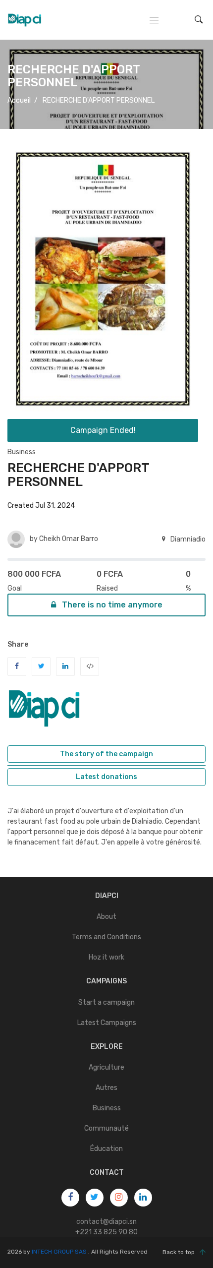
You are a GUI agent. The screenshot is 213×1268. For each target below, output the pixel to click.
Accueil (19, 100)
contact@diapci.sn (106, 1221)
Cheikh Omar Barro (68, 539)
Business (21, 452)
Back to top (178, 1252)
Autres (106, 1088)
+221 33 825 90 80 (106, 1232)
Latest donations (106, 777)
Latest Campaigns (106, 1023)
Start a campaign (106, 1002)
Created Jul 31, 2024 (41, 505)
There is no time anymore (111, 604)
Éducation (106, 1149)
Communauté (106, 1128)
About (106, 916)
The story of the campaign (106, 754)
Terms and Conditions (106, 937)
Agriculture (106, 1067)
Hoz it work (106, 957)
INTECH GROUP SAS (59, 1251)
